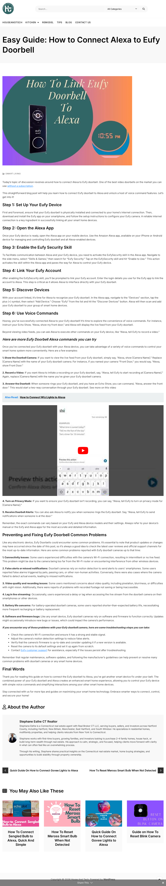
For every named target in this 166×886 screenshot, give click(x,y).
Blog (68, 22)
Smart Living (13, 173)
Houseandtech (12, 22)
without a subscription (20, 185)
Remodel (48, 22)
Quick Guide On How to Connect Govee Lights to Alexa (44, 770)
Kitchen (30, 22)
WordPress (109, 879)
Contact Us (83, 22)
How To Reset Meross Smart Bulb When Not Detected (122, 770)
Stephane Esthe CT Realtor (38, 721)
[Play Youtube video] (83, 450)
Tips (59, 22)
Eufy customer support (34, 650)
